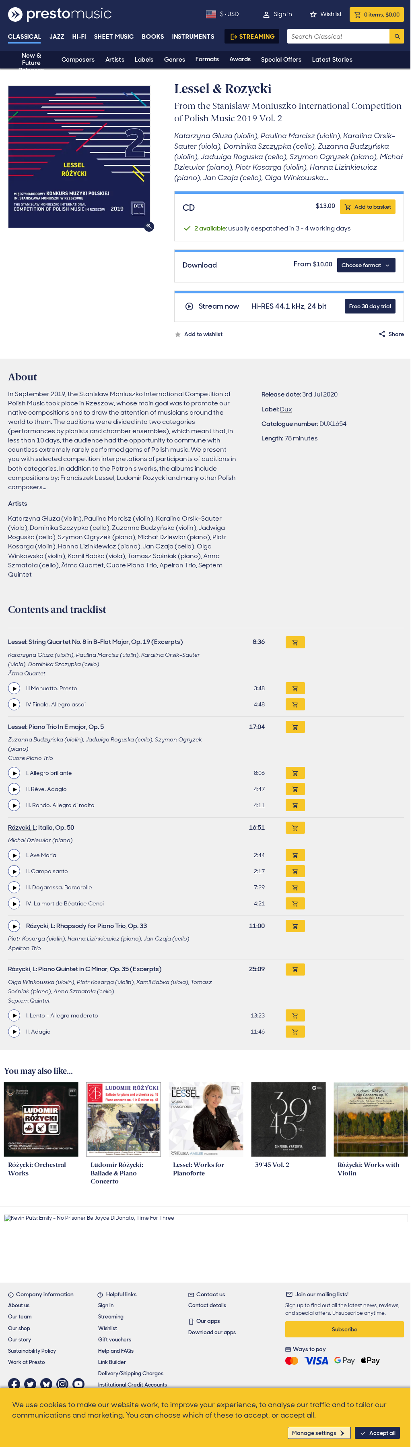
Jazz (56, 37)
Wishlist (331, 14)
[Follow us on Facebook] (16, 1384)
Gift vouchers (114, 1339)
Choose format (361, 265)
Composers (78, 60)
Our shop (19, 1328)
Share (396, 334)
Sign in (283, 14)
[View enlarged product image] (79, 156)
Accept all (382, 1433)
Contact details (207, 1305)
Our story (19, 1339)
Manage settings (314, 1433)
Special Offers (281, 60)
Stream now (219, 306)
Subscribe (344, 1329)
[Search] (396, 36)
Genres (174, 60)
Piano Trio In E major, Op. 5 (66, 726)
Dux (286, 409)
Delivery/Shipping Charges (130, 1373)
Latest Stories (332, 60)
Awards (240, 59)
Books (153, 37)
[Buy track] (295, 688)
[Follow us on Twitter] (32, 1384)
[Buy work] (295, 642)
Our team (20, 1316)
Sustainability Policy (32, 1350)
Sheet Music (114, 37)
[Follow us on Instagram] (64, 1384)
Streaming (257, 37)
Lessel (17, 641)
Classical (24, 37)
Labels (144, 60)
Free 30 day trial (370, 306)
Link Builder (112, 1362)
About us (18, 1305)
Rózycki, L (22, 827)
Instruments (193, 37)
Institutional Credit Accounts (132, 1384)
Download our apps (212, 1332)
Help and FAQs (116, 1350)
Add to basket (372, 206)
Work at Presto (26, 1362)
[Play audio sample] (14, 688)
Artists (114, 60)
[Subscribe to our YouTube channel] (80, 1384)
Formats (207, 59)
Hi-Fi (79, 37)
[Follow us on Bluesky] (48, 1384)
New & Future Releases (31, 63)
